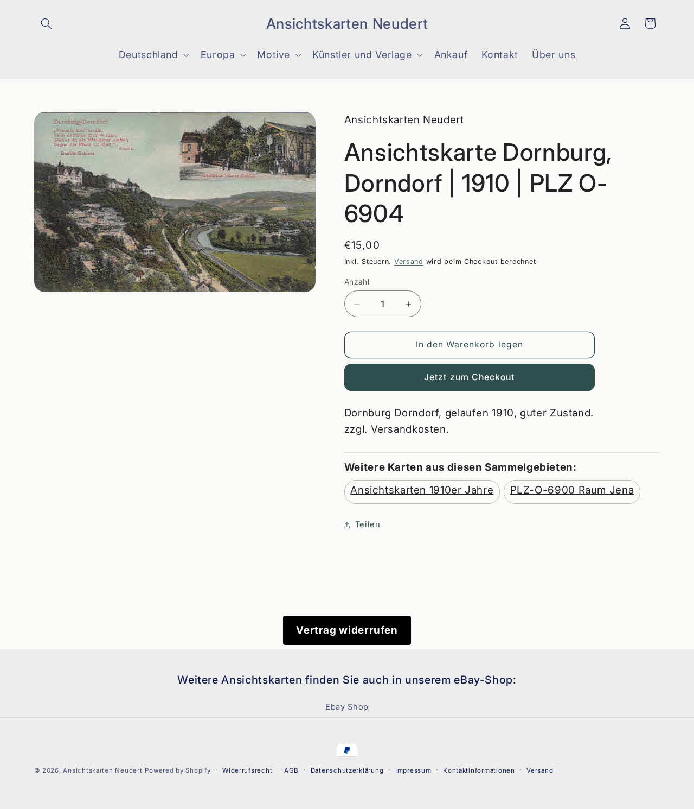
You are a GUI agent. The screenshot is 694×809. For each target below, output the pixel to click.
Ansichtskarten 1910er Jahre (421, 490)
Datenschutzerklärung (347, 770)
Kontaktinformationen (479, 770)
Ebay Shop (347, 707)
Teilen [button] (368, 524)
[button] (46, 23)
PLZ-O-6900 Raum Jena (572, 490)
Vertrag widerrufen (346, 630)
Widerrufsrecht (247, 770)
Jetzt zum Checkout (469, 377)
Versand (408, 261)
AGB (291, 770)
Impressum (413, 770)
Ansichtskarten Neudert (102, 770)
